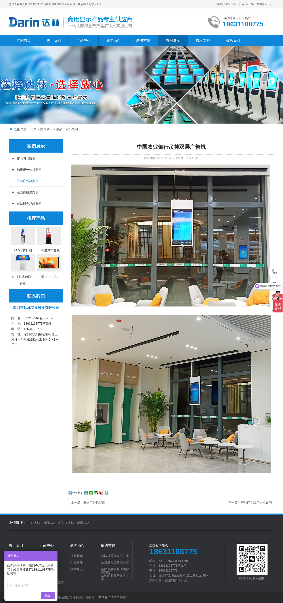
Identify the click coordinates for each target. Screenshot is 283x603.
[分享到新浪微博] (101, 492)
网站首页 (24, 40)
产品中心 (83, 40)
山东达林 (33, 523)
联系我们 (233, 40)
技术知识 (76, 569)
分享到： (77, 492)
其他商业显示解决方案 (115, 577)
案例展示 (173, 40)
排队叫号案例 (26, 158)
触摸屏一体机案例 (29, 169)
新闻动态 (113, 40)
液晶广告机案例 (67, 129)
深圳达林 (83, 523)
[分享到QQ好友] (96, 492)
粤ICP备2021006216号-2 (113, 597)
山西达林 (49, 523)
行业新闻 (76, 555)
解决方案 (143, 40)
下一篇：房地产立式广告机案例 (250, 502)
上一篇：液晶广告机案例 (88, 502)
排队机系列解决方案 (115, 555)
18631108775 (275, 272)
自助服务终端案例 (29, 203)
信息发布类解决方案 (115, 562)
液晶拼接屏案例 (27, 192)
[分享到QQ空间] (86, 492)
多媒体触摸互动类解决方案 (115, 571)
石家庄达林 (66, 523)
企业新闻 (76, 562)
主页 (34, 129)
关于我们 (54, 40)
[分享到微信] (91, 492)
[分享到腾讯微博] (106, 492)
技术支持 (203, 40)
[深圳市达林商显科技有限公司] (71, 22)
